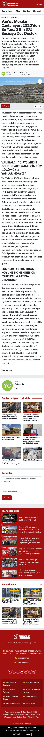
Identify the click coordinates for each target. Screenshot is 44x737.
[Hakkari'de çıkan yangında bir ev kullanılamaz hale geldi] (11, 453)
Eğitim (36, 712)
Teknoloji (31, 717)
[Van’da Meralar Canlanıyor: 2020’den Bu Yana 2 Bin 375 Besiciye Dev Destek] (22, 90)
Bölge (14, 17)
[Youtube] (22, 672)
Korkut (27, 714)
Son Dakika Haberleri (13, 703)
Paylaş (6, 106)
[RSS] (34, 672)
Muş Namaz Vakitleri (9, 691)
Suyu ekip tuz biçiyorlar (32, 460)
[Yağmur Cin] (7, 386)
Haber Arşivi (30, 703)
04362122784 (23, 658)
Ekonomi (37, 11)
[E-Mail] (16, 389)
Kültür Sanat (35, 714)
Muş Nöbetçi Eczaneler (9, 684)
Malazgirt (8, 717)
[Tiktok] (26, 672)
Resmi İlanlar (7, 11)
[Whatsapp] (30, 672)
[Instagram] (18, 672)
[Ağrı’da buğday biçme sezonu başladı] (11, 430)
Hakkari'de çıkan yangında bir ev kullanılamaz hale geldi (11, 462)
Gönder (6, 498)
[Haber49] (9, 4)
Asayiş (17, 712)
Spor (24, 717)
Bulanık (29, 712)
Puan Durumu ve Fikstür (10, 698)
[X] (14, 672)
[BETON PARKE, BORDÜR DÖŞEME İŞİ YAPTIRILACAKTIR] (32, 594)
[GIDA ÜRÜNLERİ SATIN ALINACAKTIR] (11, 594)
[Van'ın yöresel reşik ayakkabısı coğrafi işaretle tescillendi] (11, 408)
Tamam (28, 734)
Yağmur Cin (19, 384)
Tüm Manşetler (31, 696)
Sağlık (19, 717)
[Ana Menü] (40, 4)
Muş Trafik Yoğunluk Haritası (31, 691)
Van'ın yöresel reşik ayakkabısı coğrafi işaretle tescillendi (9, 417)
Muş (18, 11)
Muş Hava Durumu (32, 682)
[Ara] (37, 4)
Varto (38, 717)
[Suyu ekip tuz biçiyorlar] (32, 453)
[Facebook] (10, 672)
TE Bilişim (27, 723)
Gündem (26, 11)
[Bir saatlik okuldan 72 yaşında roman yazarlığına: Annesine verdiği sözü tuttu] (32, 430)
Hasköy (21, 714)
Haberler (5, 17)
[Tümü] (41, 585)
